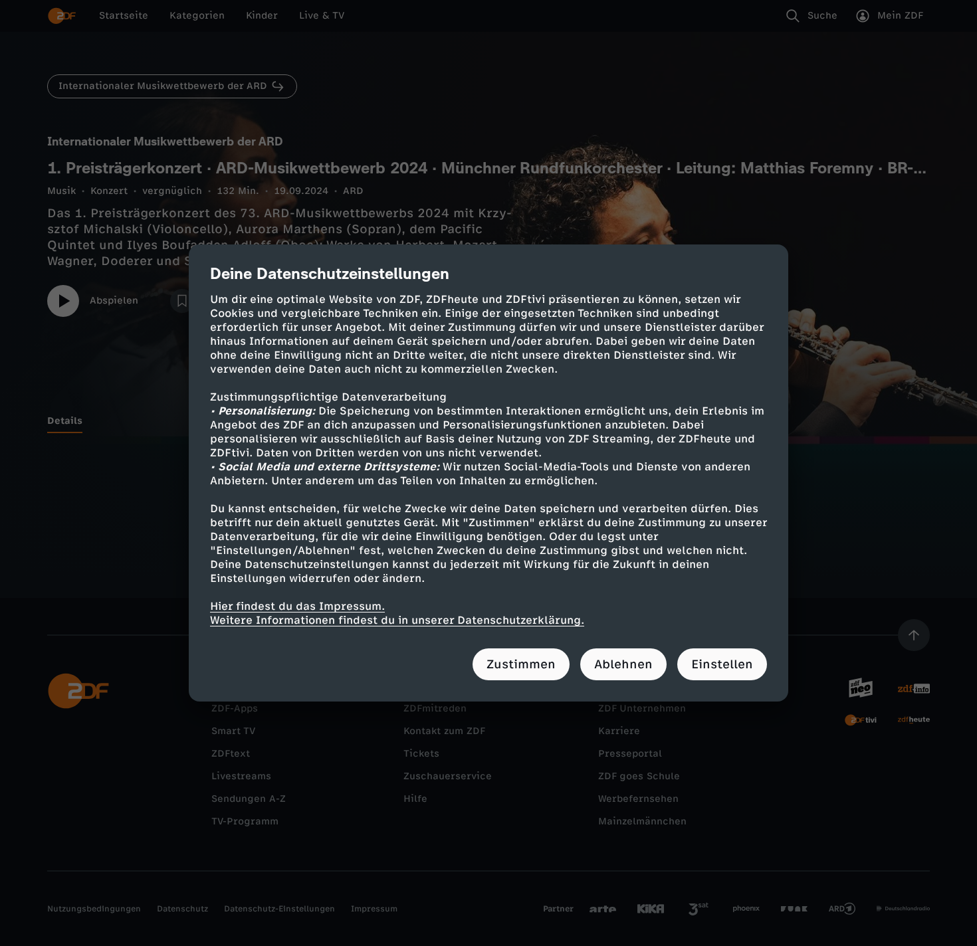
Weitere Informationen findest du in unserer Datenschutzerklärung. (397, 620)
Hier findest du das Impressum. (297, 606)
